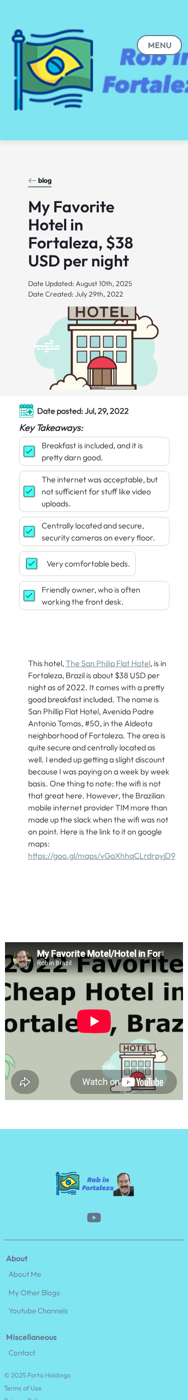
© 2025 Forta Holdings (37, 1375)
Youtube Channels (38, 1310)
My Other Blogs (34, 1292)
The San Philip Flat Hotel (108, 663)
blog (45, 180)
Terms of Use (23, 1388)
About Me (25, 1274)
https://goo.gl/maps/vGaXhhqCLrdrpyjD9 (101, 856)
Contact (22, 1352)
